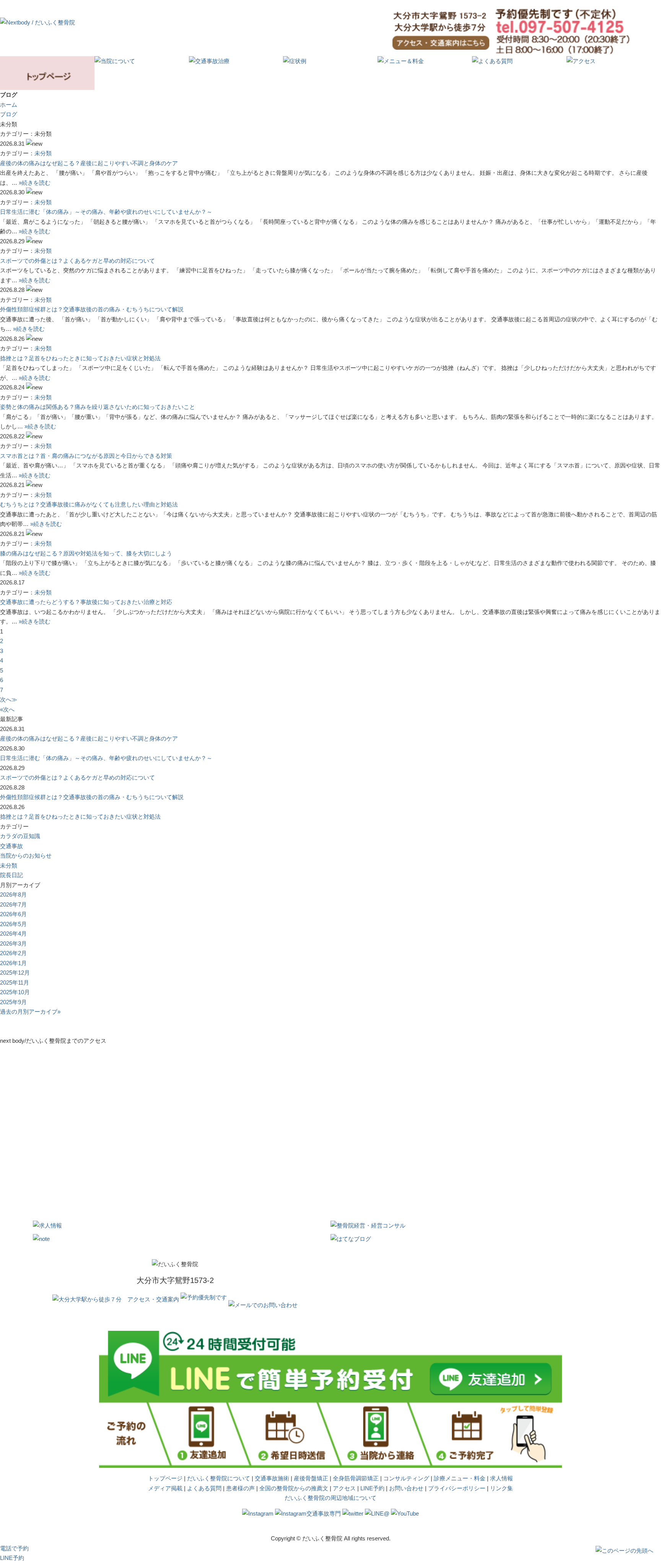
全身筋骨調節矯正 (356, 1478)
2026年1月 (13, 963)
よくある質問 (204, 1488)
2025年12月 (15, 972)
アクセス (344, 1488)
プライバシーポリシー (456, 1488)
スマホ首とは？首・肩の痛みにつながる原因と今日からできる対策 (86, 456)
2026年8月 (13, 894)
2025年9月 (13, 1002)
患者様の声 (240, 1488)
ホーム (8, 104)
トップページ (165, 1478)
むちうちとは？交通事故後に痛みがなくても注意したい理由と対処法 (89, 504)
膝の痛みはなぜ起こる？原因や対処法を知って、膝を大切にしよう (86, 553)
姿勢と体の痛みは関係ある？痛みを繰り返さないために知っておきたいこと (97, 407)
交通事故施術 (272, 1478)
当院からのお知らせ (26, 855)
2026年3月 (13, 943)
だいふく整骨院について (218, 1478)
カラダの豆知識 (20, 836)
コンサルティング (406, 1478)
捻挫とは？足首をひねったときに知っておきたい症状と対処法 (80, 358)
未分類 (43, 153)
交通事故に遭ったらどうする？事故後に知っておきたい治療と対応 (86, 602)
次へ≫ (8, 699)
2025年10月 (15, 992)
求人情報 (501, 1478)
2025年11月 (14, 982)
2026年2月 (13, 953)
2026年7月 (13, 904)
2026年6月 (13, 914)
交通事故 (11, 846)
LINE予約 (372, 1488)
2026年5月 (13, 924)
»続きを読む (34, 182)
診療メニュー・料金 (459, 1478)
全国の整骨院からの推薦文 (293, 1488)
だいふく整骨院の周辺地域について (330, 1498)
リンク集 (501, 1488)
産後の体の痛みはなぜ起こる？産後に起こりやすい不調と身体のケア (89, 163)
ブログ (8, 114)
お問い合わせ (406, 1488)
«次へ (7, 709)
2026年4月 (13, 933)
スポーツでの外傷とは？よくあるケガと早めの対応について (77, 260)
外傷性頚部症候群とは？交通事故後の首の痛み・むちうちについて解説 (92, 309)
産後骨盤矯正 (311, 1478)
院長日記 (11, 875)
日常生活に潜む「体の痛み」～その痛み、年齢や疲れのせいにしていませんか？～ (106, 211)
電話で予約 (14, 1548)
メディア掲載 (165, 1488)
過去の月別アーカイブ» (30, 1011)
